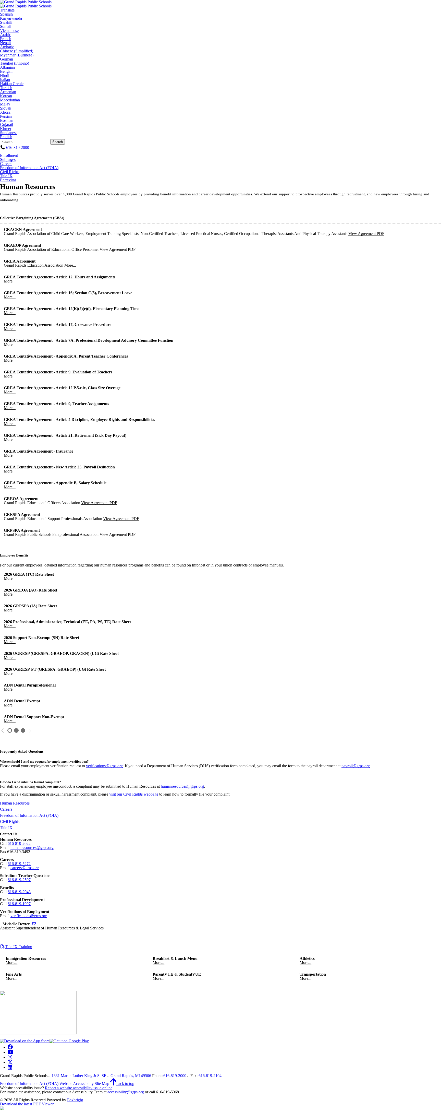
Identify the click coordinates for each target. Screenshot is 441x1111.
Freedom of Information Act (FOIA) (29, 168)
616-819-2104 (210, 1075)
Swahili (6, 22)
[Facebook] (10, 1047)
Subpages (8, 160)
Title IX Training (18, 946)
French (5, 39)
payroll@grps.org (355, 766)
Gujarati (6, 125)
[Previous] (2, 730)
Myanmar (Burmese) (16, 55)
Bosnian (6, 121)
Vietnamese (9, 31)
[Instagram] (10, 1057)
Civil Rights (9, 172)
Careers (6, 164)
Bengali (6, 71)
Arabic (5, 35)
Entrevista (8, 180)
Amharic (7, 47)
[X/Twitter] (10, 1062)
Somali (5, 27)
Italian (5, 80)
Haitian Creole (11, 84)
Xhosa (5, 112)
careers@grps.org (24, 868)
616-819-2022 (19, 843)
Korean (6, 96)
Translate (7, 10)
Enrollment (9, 155)
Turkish (6, 88)
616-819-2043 (19, 892)
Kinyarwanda (11, 18)
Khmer (5, 129)
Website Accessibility (76, 1083)
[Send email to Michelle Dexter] (34, 924)
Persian (6, 116)
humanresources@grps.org (182, 786)
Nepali (5, 43)
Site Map (102, 1083)
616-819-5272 (19, 863)
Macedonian (10, 100)
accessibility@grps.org (125, 1092)
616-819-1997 (19, 904)
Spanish (6, 14)
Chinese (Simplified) (16, 51)
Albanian (7, 67)
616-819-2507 (19, 880)
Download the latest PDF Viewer (27, 1104)
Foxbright (75, 1100)
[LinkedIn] (10, 1067)
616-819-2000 (17, 147)
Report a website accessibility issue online (78, 1088)
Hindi (4, 76)
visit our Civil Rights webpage (133, 794)
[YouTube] (11, 1052)
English (6, 137)
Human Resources (15, 803)
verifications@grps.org (104, 766)
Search (57, 142)
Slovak (5, 108)
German (6, 59)
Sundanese (8, 133)
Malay (5, 104)
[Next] (30, 730)
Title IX (6, 176)
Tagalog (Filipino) (14, 63)
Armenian (8, 92)
